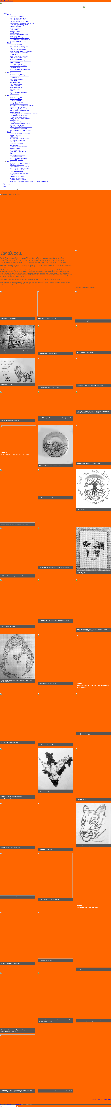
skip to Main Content (6, 1)
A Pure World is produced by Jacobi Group (10, 1104)
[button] (4, 186)
